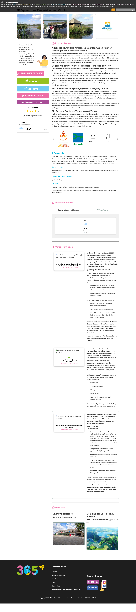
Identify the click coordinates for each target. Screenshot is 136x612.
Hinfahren (34, 81)
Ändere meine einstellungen (125, 10)
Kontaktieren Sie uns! (58, 575)
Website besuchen (34, 96)
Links (53, 582)
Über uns (54, 571)
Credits (54, 579)
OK (113, 10)
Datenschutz (56, 586)
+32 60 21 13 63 (34, 89)
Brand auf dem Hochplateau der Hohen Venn (66, 589)
